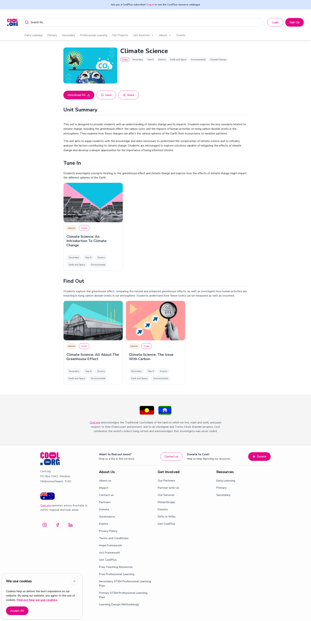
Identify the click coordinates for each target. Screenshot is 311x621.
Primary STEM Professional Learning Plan (123, 595)
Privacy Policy (108, 531)
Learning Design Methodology (119, 604)
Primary (52, 35)
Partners (105, 502)
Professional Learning (93, 35)
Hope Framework (110, 545)
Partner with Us (168, 488)
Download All (77, 95)
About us (105, 481)
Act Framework (109, 553)
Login (275, 22)
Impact (103, 488)
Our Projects (120, 35)
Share (130, 95)
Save (108, 95)
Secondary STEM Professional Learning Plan (125, 583)
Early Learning (33, 35)
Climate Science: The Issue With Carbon (151, 357)
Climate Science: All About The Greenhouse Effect (92, 357)
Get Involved (141, 35)
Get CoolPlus (108, 560)
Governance (107, 517)
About (163, 35)
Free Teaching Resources (116, 567)
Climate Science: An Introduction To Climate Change (86, 240)
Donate (261, 457)
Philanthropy (166, 502)
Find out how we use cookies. (37, 600)
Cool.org (95, 422)
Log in (150, 4)
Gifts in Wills (166, 517)
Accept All (17, 611)
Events (180, 35)
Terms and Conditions (114, 538)
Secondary (68, 35)
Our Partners (166, 481)
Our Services (166, 495)
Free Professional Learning (116, 574)
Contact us (171, 457)
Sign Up (294, 22)
